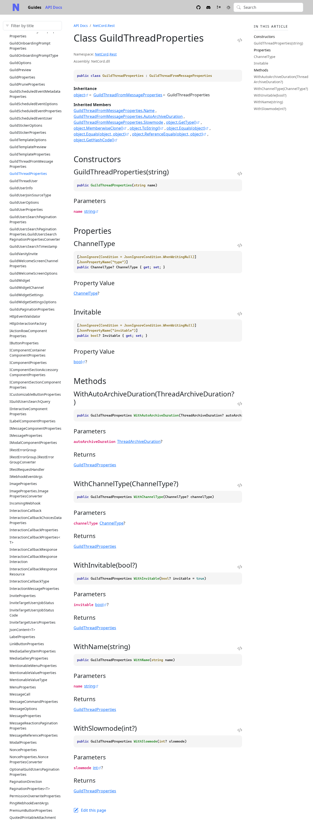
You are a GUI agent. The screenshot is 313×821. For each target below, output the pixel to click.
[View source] (239, 40)
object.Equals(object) (186, 128)
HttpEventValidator (25, 316)
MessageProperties (25, 715)
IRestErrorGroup (23, 450)
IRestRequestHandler (27, 469)
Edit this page (93, 810)
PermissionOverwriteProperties (35, 796)
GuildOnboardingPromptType (34, 55)
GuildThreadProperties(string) (278, 43)
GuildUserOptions (24, 202)
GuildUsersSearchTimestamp (33, 246)
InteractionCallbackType (29, 581)
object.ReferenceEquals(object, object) (167, 134)
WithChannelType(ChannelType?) (281, 88)
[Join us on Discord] (208, 7)
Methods (261, 70)
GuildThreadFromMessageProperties (127, 95)
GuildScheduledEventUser (31, 118)
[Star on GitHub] (198, 7)
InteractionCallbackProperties (34, 530)
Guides (34, 7)
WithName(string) (268, 102)
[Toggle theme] (229, 7)
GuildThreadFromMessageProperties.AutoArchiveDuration (128, 116)
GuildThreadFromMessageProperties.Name (114, 110)
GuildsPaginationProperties (32, 309)
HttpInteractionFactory (28, 323)
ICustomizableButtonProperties (35, 394)
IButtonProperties (24, 343)
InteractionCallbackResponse (33, 549)
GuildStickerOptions (26, 125)
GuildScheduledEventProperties (36, 111)
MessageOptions (23, 708)
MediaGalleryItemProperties (33, 651)
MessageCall (20, 694)
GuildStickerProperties (28, 132)
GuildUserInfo (21, 188)
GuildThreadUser (24, 181)
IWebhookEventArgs (26, 476)
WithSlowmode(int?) (270, 108)
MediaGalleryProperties (29, 658)
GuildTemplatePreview (28, 147)
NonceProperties (23, 749)
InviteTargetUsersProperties (33, 622)
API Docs (53, 7)
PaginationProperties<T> (30, 788)
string (89, 211)
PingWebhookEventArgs (29, 803)
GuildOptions (20, 62)
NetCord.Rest (104, 25)
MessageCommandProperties (34, 701)
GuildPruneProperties (27, 84)
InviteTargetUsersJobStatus (32, 602)
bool (78, 361)
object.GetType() (181, 122)
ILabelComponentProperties (33, 421)
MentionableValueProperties (33, 672)
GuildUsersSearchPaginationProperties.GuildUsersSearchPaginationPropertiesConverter (35, 234)
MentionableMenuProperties (33, 665)
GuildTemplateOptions (28, 139)
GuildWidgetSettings (27, 294)
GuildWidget (20, 280)
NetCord (102, 54)
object (79, 95)
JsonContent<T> (22, 629)
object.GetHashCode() (94, 140)
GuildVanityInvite (24, 253)
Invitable (261, 63)
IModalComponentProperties (33, 442)
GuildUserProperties (26, 209)
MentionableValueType (28, 679)
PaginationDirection (26, 781)
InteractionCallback (25, 510)
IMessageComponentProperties (35, 428)
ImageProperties (23, 483)
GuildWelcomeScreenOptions (33, 273)
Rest (113, 54)
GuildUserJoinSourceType (30, 195)
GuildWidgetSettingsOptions (33, 302)
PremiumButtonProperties (31, 810)
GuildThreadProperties (28, 173)
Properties (262, 50)
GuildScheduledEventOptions (34, 103)
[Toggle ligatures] (218, 7)
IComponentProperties (28, 362)
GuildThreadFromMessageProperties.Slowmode (118, 122)
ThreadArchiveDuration (139, 441)
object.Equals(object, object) (100, 134)
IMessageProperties (26, 435)
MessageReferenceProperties (34, 735)
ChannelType (86, 293)
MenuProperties (23, 687)
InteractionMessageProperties (34, 588)
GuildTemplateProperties (30, 154)
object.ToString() (145, 128)
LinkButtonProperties (27, 643)
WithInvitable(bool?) (270, 95)
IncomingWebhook (25, 503)
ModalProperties (23, 742)
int (95, 767)
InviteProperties (23, 595)
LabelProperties (22, 636)
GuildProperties (22, 77)
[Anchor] (126, 159)
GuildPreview (20, 69)
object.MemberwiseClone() (98, 128)
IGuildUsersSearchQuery (30, 401)
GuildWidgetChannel (27, 287)
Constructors (264, 36)
